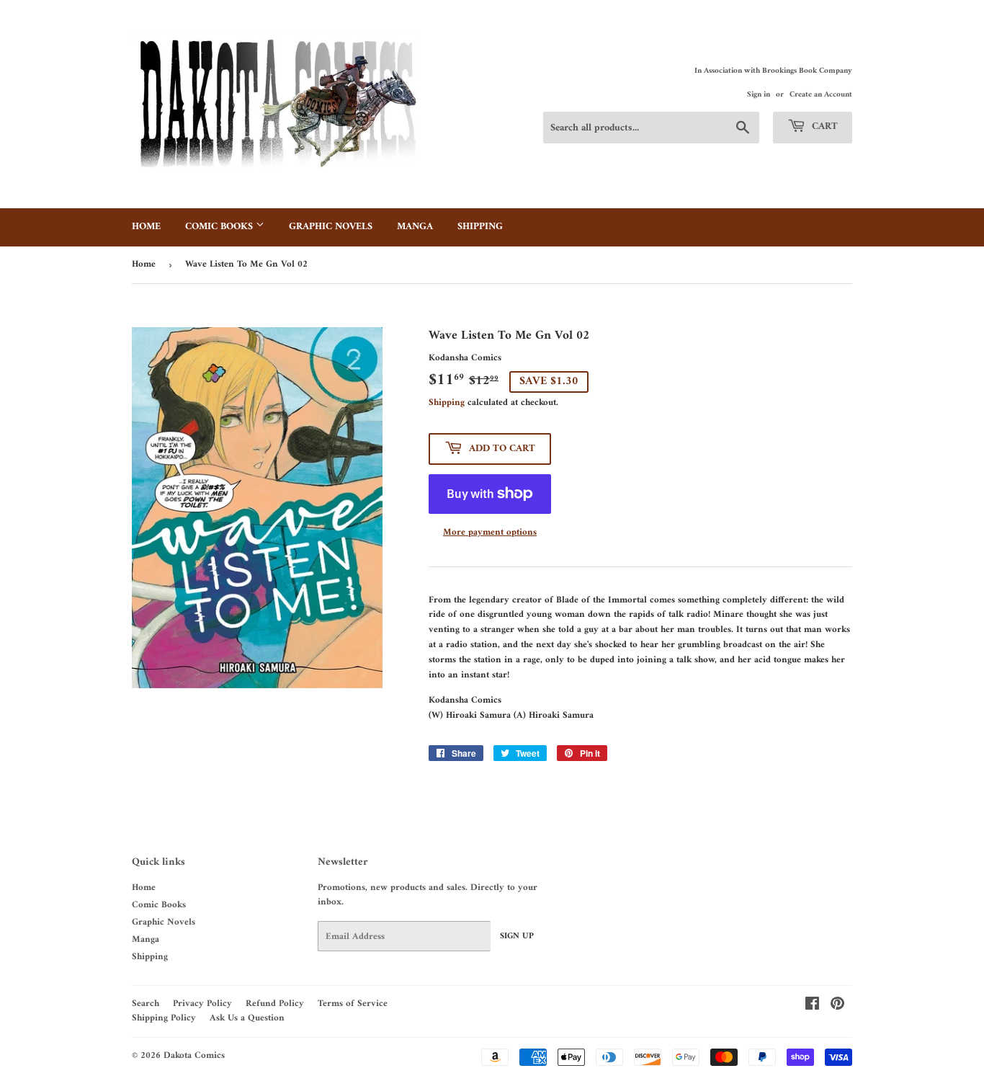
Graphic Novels (330, 227)
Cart (823, 126)
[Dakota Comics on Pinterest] (837, 1006)
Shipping (480, 227)
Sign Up (517, 936)
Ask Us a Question (247, 1018)
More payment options (490, 532)
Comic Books (220, 227)
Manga (415, 227)
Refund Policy (275, 1003)
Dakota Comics (194, 1055)
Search (145, 1003)
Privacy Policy (202, 1003)
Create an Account (821, 95)
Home (146, 227)
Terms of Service (353, 1003)
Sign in (758, 95)
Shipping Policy (164, 1018)
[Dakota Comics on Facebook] (812, 1006)
